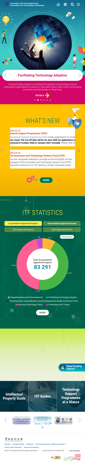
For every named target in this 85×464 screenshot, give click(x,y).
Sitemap (7, 444)
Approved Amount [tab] (61, 229)
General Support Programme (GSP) (30, 137)
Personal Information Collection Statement (50, 444)
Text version (67, 237)
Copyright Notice (18, 444)
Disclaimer (29, 444)
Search (72, 4)
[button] (42, 75)
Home (58, 4)
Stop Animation (74, 450)
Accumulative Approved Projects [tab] (23, 223)
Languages (65, 4)
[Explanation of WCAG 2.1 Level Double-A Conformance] (55, 457)
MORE (46, 180)
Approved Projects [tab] (23, 229)
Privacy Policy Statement (12, 447)
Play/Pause (42, 427)
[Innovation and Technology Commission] (13, 439)
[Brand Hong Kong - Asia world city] (72, 457)
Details (40, 95)
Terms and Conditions (31, 447)
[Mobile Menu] (78, 4)
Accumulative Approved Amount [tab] (61, 223)
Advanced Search (34, 374)
